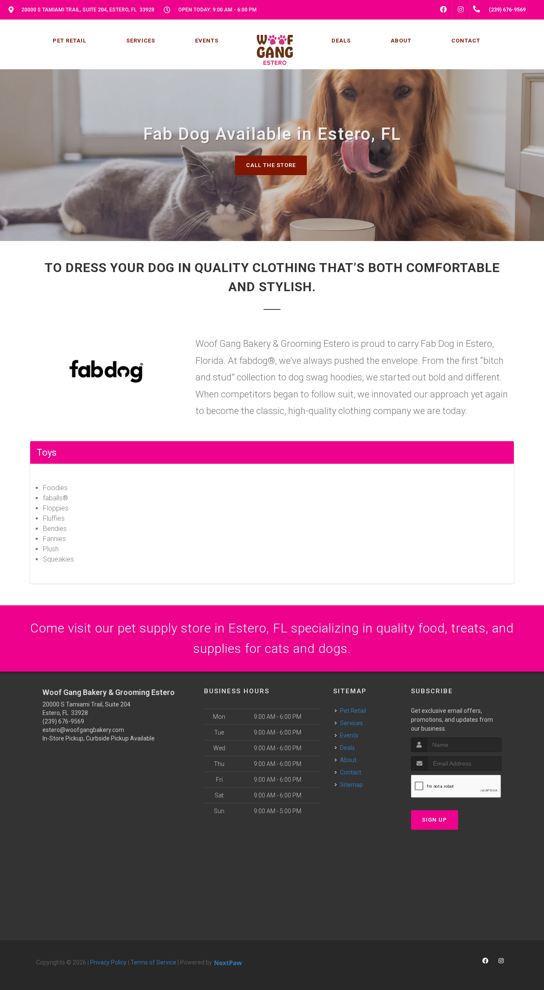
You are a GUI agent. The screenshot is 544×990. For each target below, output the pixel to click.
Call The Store (271, 165)
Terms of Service (153, 962)
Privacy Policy (108, 962)
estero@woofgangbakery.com (83, 729)
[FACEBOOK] (443, 10)
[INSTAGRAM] (460, 10)
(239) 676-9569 (63, 721)
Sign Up (434, 820)
